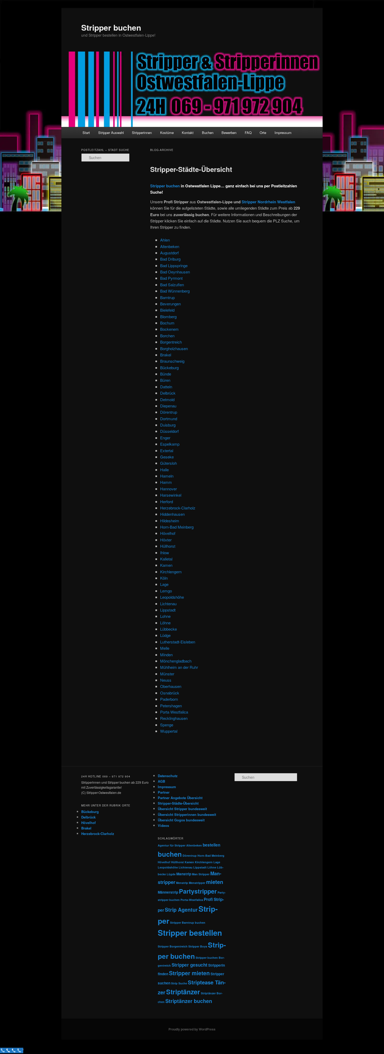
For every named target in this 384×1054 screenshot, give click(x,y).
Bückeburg (169, 367)
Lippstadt (168, 610)
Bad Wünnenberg (175, 291)
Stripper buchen (111, 27)
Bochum (167, 323)
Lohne (165, 616)
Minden (166, 654)
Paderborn (169, 699)
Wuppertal (168, 731)
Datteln (166, 386)
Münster (167, 673)
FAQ (248, 132)
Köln (164, 578)
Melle (164, 648)
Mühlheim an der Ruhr (179, 667)
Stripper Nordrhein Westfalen (268, 202)
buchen (170, 854)
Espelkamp (169, 444)
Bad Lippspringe (174, 265)
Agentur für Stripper (171, 845)
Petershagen (171, 705)
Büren (165, 380)
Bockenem (169, 329)
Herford (166, 501)
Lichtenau (168, 603)
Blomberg (168, 316)
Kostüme (167, 132)
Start (86, 132)
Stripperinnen (142, 132)
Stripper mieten (189, 973)
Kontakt (188, 132)
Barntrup (167, 297)
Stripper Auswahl (111, 132)
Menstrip (182, 883)
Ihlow (164, 552)
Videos (163, 825)
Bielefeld (167, 310)
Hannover (168, 488)
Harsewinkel (170, 495)
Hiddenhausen (172, 514)
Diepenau (168, 405)
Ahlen (165, 240)
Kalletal (166, 559)
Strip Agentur (181, 909)
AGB (161, 781)
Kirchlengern (171, 571)
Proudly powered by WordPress (192, 1029)
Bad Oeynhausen (175, 271)
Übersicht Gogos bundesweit (181, 819)
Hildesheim (169, 520)
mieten (214, 881)
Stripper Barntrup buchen (187, 922)
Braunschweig (172, 361)
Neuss (165, 680)
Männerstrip (168, 892)
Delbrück (168, 393)
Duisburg (168, 425)
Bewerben (229, 132)
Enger (165, 437)
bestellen (211, 845)
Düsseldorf (169, 431)
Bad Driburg (170, 259)
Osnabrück (169, 693)
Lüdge (165, 635)
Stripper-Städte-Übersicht (191, 169)
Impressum (283, 132)
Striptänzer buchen (188, 1001)
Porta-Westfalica (192, 900)
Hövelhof (167, 533)
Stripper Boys (197, 946)
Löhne (165, 622)
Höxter (166, 539)
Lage (164, 584)
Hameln (166, 476)
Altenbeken (169, 246)
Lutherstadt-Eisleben (177, 641)
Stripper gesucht (189, 965)
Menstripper (197, 883)
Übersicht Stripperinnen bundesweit (187, 814)
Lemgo (166, 590)
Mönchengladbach (175, 661)
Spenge (166, 724)
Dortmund (168, 418)
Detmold (167, 399)
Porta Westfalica (174, 712)
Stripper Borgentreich (173, 946)
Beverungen (170, 303)
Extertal (166, 450)
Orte (263, 132)
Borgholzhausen (174, 348)
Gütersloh (168, 463)
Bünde (165, 374)
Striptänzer (183, 991)
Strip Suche (179, 983)
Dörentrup (168, 412)
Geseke (167, 456)
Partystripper (198, 891)
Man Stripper (201, 874)
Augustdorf (169, 252)
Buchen (207, 132)
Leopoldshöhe (172, 597)
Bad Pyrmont (171, 278)
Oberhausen (170, 686)
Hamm (166, 482)
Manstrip (183, 873)
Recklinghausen (174, 718)
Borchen (167, 335)
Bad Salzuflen (172, 284)
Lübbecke (168, 629)
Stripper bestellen (190, 932)
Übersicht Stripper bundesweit (182, 808)
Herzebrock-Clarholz (177, 508)
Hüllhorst (167, 546)
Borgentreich (171, 342)
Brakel (165, 354)
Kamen (166, 565)
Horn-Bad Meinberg (177, 527)
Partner (164, 792)
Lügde (171, 874)
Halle (164, 469)
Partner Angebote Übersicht (180, 797)
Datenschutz (168, 775)
